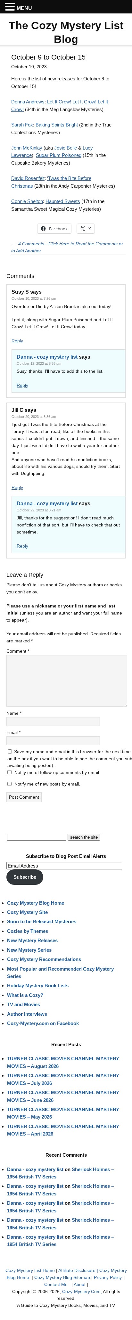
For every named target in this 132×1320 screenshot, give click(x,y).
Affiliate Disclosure (76, 1270)
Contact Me (56, 1284)
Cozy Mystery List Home (30, 1270)
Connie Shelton (27, 201)
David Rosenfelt (28, 178)
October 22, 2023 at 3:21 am (39, 510)
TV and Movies (23, 1004)
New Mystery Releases (32, 940)
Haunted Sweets (62, 201)
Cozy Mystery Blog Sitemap (62, 1277)
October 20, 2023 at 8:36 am (34, 417)
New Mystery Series (29, 950)
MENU (24, 8)
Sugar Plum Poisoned (58, 155)
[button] (11, 7)
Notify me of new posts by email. (47, 783)
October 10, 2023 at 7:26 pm (34, 298)
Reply (17, 340)
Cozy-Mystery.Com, (82, 1291)
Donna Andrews (28, 101)
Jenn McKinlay (26, 148)
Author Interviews (27, 1014)
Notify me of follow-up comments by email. (57, 772)
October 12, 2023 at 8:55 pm (39, 363)
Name (13, 713)
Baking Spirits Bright (57, 124)
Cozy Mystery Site (27, 912)
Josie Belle (65, 148)
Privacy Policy (108, 1277)
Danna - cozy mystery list (47, 357)
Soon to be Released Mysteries (41, 921)
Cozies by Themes (27, 931)
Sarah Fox (22, 124)
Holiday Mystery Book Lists (38, 985)
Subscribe (24, 877)
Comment (17, 651)
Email (13, 732)
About (80, 1284)
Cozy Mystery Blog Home (35, 903)
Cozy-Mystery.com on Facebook (43, 1023)
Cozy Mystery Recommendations (44, 959)
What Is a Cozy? (25, 995)
